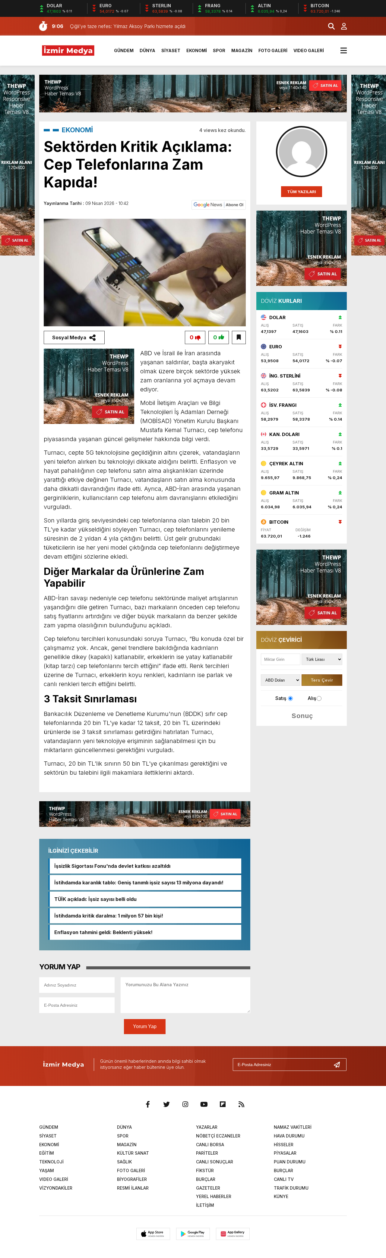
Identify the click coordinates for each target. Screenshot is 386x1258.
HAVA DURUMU (289, 1135)
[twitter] (166, 1104)
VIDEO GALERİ (308, 50)
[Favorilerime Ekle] (239, 337)
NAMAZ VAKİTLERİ (293, 1127)
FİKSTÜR (205, 1170)
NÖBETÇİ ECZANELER (218, 1135)
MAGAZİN (241, 50)
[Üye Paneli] (341, 26)
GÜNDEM (124, 50)
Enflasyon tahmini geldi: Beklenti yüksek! (103, 932)
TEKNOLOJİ (51, 1161)
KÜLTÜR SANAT (133, 1153)
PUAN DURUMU (289, 1161)
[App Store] (153, 1234)
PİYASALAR (285, 1153)
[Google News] (218, 205)
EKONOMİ (196, 50)
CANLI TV (284, 1179)
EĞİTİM (46, 1153)
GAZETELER (208, 1188)
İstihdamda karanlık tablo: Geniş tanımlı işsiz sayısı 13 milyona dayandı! (138, 883)
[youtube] (204, 1104)
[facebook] (147, 1104)
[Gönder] (339, 1064)
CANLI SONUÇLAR (214, 1161)
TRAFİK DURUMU (291, 1188)
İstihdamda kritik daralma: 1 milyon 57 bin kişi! (108, 916)
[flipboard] (222, 1104)
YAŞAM (46, 1170)
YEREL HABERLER (213, 1196)
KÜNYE (281, 1196)
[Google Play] (193, 1234)
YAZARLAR (206, 1127)
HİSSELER (283, 1144)
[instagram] (185, 1104)
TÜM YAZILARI (301, 191)
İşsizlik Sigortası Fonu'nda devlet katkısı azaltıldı (112, 866)
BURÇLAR (283, 1170)
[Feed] (241, 1104)
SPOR (219, 50)
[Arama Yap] (329, 26)
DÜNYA (147, 50)
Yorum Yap (145, 1026)
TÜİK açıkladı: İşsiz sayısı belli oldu (95, 899)
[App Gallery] (233, 1234)
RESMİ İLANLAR (133, 1188)
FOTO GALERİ (272, 50)
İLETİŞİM (205, 1205)
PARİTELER (207, 1153)
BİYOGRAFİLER (132, 1179)
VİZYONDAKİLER (55, 1188)
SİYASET (170, 50)
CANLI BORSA (210, 1144)
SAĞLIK (124, 1161)
